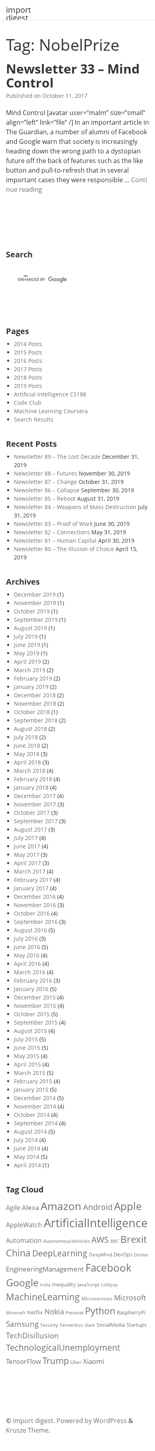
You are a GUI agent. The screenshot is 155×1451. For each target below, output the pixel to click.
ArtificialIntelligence (95, 1223)
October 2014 (32, 1115)
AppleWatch (24, 1224)
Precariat (74, 1313)
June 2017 (27, 846)
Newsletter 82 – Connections (52, 532)
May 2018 (26, 754)
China (18, 1253)
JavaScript (88, 1284)
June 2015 (27, 1047)
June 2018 (27, 745)
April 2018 (27, 762)
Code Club (27, 402)
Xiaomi (93, 1361)
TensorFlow (23, 1361)
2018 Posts (28, 377)
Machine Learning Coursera (51, 411)
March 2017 (29, 871)
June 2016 (27, 947)
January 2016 (31, 989)
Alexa (30, 1207)
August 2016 (30, 930)
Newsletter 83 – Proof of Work (53, 523)
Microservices (96, 1298)
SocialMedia (111, 1324)
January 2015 (31, 1089)
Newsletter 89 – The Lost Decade (57, 456)
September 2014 (36, 1123)
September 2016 (36, 922)
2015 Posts (28, 352)
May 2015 (26, 1056)
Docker (141, 1255)
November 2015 (35, 1005)
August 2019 (30, 628)
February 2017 (33, 880)
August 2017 (30, 829)
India (45, 1285)
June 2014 (27, 1148)
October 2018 (32, 712)
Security (49, 1325)
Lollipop (109, 1285)
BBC (114, 1241)
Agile (13, 1207)
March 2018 (29, 770)
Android (97, 1207)
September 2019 (36, 619)
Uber (75, 1362)
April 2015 (27, 1064)
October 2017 (32, 812)
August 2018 (30, 728)
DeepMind (100, 1254)
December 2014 (35, 1098)
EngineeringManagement (45, 1269)
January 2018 (31, 787)
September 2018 (36, 720)
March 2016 (29, 972)
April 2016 (27, 963)
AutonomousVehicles (66, 1241)
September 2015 (36, 1022)
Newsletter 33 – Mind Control (73, 75)
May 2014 (26, 1156)
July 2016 (26, 938)
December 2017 (35, 796)
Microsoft (130, 1297)
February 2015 (33, 1081)
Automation (24, 1240)
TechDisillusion (32, 1335)
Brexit (133, 1239)
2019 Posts (28, 386)
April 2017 (27, 863)
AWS (100, 1239)
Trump (56, 1360)
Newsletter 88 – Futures (45, 473)
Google (22, 1282)
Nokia (54, 1311)
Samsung (22, 1323)
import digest (18, 14)
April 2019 (27, 661)
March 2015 (29, 1073)
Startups (136, 1324)
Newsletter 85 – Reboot (45, 498)
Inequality (64, 1284)
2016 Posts (28, 360)
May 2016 (26, 955)
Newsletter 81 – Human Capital (55, 540)
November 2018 (35, 703)
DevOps (123, 1254)
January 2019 (31, 687)
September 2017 (36, 821)
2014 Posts (28, 344)
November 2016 (35, 905)
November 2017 (35, 804)
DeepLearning (59, 1253)
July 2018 (26, 737)
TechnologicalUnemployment (63, 1347)
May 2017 (26, 854)
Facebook (108, 1267)
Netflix (35, 1312)
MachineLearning (43, 1297)
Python (100, 1310)
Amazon (61, 1205)
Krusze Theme (27, 1430)
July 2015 (26, 1039)
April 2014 (27, 1165)
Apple (128, 1206)
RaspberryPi (131, 1312)
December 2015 (35, 997)
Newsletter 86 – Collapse (46, 490)
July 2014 (26, 1140)
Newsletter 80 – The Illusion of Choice (64, 549)
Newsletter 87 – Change (45, 482)
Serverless (71, 1325)
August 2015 (30, 1031)
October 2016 (32, 913)
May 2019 (26, 653)
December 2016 (35, 896)
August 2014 (30, 1131)
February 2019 (33, 678)
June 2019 (27, 645)
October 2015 (32, 1014)
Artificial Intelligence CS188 (50, 394)
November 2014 (35, 1106)
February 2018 (33, 779)
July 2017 (26, 838)
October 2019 (32, 611)
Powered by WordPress (91, 1420)
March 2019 (29, 670)
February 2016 (33, 980)
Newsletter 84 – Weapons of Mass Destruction (75, 507)
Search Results (33, 419)
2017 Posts (28, 369)
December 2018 (35, 695)
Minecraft (15, 1313)
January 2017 (31, 888)
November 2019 (35, 603)
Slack (90, 1325)
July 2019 (26, 636)
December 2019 (35, 594)
